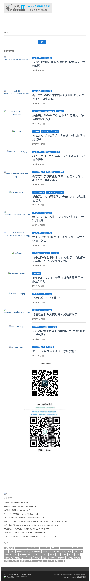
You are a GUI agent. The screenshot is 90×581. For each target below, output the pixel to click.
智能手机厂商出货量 (73, 558)
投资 (44, 558)
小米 (23, 558)
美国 (57, 561)
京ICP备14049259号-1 (29, 574)
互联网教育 (37, 58)
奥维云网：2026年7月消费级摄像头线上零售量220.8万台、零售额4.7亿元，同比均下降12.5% (35, 521)
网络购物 (50, 561)
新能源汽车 (52, 558)
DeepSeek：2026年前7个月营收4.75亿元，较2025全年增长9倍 (25, 533)
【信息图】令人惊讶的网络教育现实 (54, 314)
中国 (80, 551)
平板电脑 (44, 327)
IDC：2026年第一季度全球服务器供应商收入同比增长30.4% (24, 518)
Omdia (26, 551)
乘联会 (36, 554)
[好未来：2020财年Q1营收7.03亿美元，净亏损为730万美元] (17, 111)
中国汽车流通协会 (26, 554)
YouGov (36, 132)
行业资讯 (50, 347)
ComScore (34, 548)
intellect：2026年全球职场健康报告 (16, 503)
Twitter (69, 551)
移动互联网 (37, 294)
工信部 (29, 558)
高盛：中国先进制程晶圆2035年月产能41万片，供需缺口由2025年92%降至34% (31, 525)
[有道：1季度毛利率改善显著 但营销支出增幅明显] (17, 58)
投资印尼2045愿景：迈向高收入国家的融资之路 (20, 506)
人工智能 (44, 554)
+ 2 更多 (59, 111)
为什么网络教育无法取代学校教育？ (54, 351)
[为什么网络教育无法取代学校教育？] (16, 347)
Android (18, 548)
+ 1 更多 (55, 132)
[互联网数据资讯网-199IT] (45, 8)
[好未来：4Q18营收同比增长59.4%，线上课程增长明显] (16, 192)
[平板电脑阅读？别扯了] (17, 294)
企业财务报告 (49, 111)
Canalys (26, 548)
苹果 (62, 561)
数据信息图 (37, 310)
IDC (6, 551)
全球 (58, 554)
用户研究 (46, 253)
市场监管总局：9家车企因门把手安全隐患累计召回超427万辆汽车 (26, 529)
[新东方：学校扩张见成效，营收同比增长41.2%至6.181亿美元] (17, 172)
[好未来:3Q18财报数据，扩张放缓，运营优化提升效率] (17, 233)
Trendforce (61, 551)
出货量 (64, 554)
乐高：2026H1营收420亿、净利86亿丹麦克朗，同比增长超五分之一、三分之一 (31, 536)
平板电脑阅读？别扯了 (46, 298)
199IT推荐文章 (38, 172)
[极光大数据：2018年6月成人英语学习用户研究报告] (17, 152)
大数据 (17, 558)
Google (79, 548)
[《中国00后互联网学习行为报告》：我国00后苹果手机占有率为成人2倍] (17, 253)
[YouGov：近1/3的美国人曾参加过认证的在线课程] (16, 131)
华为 (77, 554)
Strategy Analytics (49, 551)
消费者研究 (46, 132)
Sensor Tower (35, 551)
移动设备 (47, 294)
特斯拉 (7, 561)
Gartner (72, 548)
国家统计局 (9, 558)
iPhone (12, 551)
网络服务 (47, 58)
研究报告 (47, 152)
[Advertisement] (39, 21)
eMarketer (55, 548)
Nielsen (36, 327)
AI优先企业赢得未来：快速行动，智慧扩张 (18, 510)
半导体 (71, 554)
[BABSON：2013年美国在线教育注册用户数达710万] (16, 273)
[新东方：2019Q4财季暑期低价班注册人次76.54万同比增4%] (17, 91)
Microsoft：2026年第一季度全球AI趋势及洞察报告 (21, 514)
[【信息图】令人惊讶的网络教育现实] (17, 310)
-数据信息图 (9, 548)
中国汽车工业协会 (11, 554)
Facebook (64, 548)
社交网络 (32, 561)
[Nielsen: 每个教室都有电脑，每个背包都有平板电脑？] (16, 327)
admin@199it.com (70, 577)
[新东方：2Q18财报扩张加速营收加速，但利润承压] (17, 213)
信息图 (52, 554)
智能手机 (36, 253)
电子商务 (15, 561)
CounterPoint (45, 548)
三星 (75, 551)
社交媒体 (24, 561)
